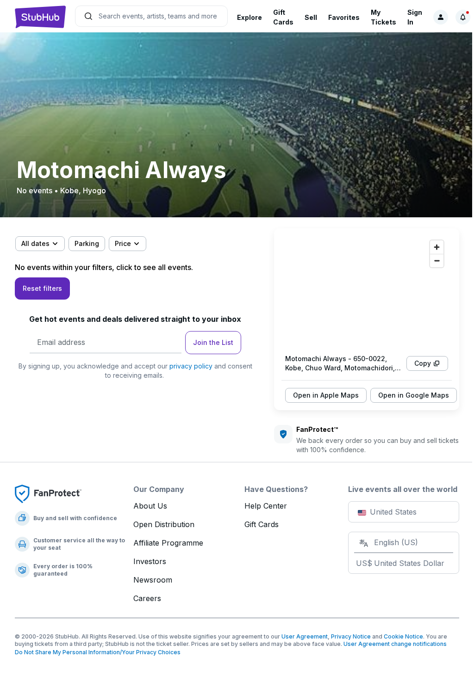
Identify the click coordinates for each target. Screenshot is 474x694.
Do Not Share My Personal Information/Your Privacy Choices (98, 652)
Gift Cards (261, 524)
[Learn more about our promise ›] (48, 493)
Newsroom (152, 579)
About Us (150, 505)
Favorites (344, 17)
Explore (249, 17)
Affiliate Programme (168, 542)
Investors (149, 561)
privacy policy (190, 366)
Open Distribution (163, 524)
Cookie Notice (403, 636)
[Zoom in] (436, 247)
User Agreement (304, 636)
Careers (147, 598)
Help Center (265, 505)
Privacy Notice (351, 636)
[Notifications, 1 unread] (462, 17)
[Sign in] (440, 17)
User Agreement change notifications (395, 643)
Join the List (213, 342)
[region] (366, 291)
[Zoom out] (436, 260)
